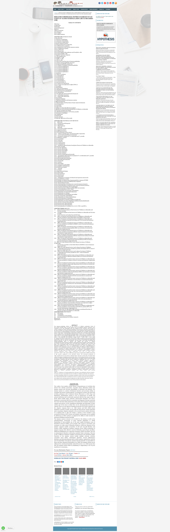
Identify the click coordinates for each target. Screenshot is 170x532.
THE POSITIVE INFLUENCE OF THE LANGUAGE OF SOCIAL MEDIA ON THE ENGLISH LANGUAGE (105, 97)
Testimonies (108, 9)
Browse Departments (93, 9)
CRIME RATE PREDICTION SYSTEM (104, 82)
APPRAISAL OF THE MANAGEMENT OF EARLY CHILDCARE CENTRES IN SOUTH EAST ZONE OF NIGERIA (82, 480)
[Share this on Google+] (61, 462)
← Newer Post (57, 496)
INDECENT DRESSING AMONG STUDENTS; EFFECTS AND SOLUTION (106, 48)
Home (55, 9)
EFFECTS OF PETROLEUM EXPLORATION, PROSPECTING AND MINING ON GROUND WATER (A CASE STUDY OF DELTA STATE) (63, 512)
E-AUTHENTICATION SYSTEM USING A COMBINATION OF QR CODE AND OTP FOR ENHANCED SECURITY (106, 116)
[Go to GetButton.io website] (3, 530)
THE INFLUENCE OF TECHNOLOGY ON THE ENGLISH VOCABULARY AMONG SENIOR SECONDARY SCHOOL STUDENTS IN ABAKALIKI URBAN (105, 107)
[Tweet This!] (59, 462)
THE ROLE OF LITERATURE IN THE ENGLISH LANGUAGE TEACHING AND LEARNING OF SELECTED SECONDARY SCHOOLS (105, 89)
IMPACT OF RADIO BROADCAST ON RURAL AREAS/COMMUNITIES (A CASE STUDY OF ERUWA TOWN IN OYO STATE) (105, 123)
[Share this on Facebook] (58, 462)
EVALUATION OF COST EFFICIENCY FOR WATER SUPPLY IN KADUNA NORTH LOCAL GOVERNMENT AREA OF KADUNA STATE (63, 507)
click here (72, 450)
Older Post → (92, 496)
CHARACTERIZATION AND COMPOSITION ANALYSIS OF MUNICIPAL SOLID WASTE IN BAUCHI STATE (63, 519)
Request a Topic (76, 9)
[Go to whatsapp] (3, 528)
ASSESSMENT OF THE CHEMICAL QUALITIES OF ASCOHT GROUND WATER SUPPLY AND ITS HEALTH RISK (64, 523)
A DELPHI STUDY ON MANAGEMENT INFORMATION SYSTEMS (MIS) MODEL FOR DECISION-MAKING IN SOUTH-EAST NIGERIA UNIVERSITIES (66, 482)
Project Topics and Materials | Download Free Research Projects (89, 528)
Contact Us (101, 9)
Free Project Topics (100, 76)
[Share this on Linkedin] (63, 462)
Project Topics (61, 9)
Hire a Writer (68, 9)
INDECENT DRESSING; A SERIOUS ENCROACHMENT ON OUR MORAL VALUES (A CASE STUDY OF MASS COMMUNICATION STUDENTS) (106, 68)
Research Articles (84, 9)
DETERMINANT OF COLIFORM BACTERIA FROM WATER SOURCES (63, 515)
